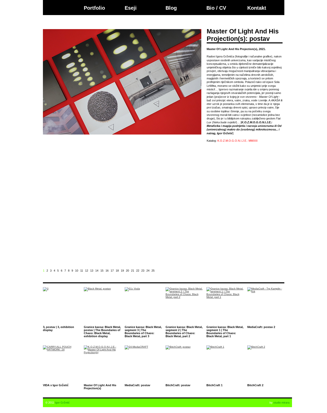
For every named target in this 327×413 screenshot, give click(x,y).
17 (112, 270)
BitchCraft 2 (255, 385)
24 (147, 270)
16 (107, 270)
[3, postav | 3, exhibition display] (61, 305)
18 (117, 270)
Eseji (131, 8)
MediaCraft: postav (137, 385)
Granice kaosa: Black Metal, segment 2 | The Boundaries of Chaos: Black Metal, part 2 (184, 331)
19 (122, 270)
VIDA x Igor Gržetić (55, 385)
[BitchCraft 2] (265, 363)
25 (153, 270)
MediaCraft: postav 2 (261, 327)
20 (127, 270)
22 (137, 270)
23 (142, 270)
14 (96, 270)
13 (91, 270)
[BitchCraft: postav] (184, 363)
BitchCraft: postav (178, 385)
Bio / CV (216, 8)
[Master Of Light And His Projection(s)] (102, 363)
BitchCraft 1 (214, 385)
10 (76, 270)
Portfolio (94, 8)
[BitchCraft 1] (224, 363)
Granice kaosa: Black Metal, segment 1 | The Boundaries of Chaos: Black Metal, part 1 (224, 331)
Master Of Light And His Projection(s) (100, 387)
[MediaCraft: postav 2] (265, 305)
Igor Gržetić (62, 402)
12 (86, 270)
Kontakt (256, 8)
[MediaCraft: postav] (143, 363)
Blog (171, 8)
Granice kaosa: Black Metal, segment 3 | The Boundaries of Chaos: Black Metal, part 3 (143, 331)
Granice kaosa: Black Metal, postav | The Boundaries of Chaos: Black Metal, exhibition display (102, 331)
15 (101, 270)
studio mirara (281, 402)
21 (132, 270)
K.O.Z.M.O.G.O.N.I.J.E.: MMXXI (237, 140)
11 (81, 270)
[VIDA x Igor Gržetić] (61, 363)
